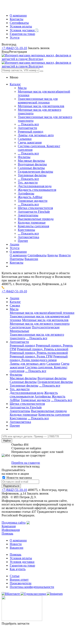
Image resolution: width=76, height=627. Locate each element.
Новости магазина (19, 477)
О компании (18, 255)
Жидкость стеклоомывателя (37, 189)
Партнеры (17, 259)
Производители (20, 583)
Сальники (25, 139)
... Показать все (28, 124)
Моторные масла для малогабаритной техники (42, 312)
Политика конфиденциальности (32, 587)
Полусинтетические (46, 327)
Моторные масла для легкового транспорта (40, 323)
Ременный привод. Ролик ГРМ (31, 356)
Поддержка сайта (14, 522)
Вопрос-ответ (19, 579)
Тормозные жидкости (32, 200)
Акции (14, 298)
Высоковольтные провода (36, 219)
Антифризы (26, 193)
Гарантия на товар (22, 565)
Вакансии (31, 259)
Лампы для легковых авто (36, 135)
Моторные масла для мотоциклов (41, 106)
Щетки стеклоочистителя (35, 208)
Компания (9, 526)
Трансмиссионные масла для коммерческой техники (38, 100)
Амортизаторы (28, 215)
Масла (22, 88)
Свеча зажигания (30, 142)
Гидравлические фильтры (35, 171)
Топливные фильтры (32, 175)
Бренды (52, 255)
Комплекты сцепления (33, 226)
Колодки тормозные (32, 222)
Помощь (7, 533)
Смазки (15, 305)
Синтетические (20, 327)
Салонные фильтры (31, 168)
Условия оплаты (21, 558)
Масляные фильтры (31, 160)
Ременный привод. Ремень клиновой (42, 349)
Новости (65, 255)
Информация (11, 530)
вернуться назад (28, 466)
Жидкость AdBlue (30, 197)
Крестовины (26, 230)
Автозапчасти (27, 128)
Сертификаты (37, 255)
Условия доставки (22, 562)
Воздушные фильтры (32, 164)
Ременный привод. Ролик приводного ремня (39, 358)
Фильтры (24, 157)
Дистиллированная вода (34, 186)
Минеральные (19, 331)
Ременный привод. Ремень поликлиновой (39, 352)
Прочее (23, 240)
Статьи (14, 576)
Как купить (18, 569)
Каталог (15, 301)
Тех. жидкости (28, 182)
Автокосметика (28, 237)
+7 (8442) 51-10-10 (14, 48)
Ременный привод (30, 131)
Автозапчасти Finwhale (34, 211)
